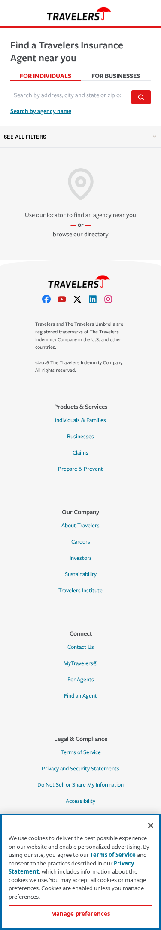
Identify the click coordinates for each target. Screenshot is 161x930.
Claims (80, 452)
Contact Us (80, 647)
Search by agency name (40, 111)
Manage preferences (80, 914)
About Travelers (80, 525)
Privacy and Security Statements (80, 768)
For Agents (80, 679)
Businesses (80, 436)
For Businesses (115, 75)
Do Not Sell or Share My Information (80, 784)
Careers (80, 541)
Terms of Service (81, 752)
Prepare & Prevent (80, 469)
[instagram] (111, 299)
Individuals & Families (80, 420)
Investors (81, 558)
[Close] (150, 825)
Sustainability (81, 574)
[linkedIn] (96, 299)
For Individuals (45, 75)
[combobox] (67, 95)
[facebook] (50, 299)
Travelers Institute (80, 590)
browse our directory (81, 234)
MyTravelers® (80, 663)
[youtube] (65, 299)
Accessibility (80, 801)
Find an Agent (80, 695)
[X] (80, 299)
